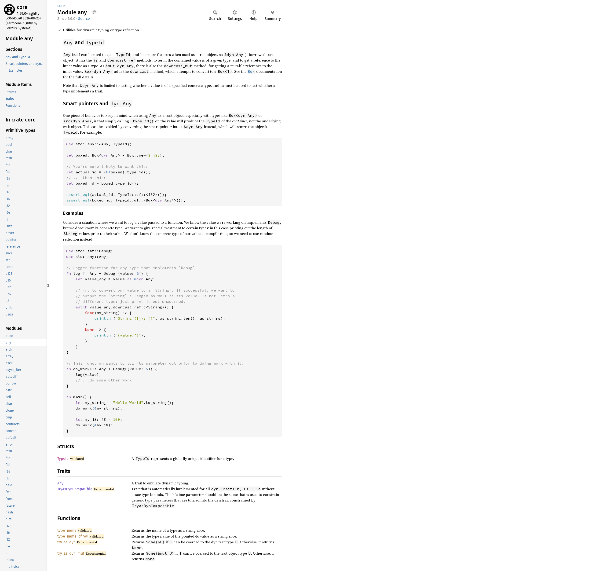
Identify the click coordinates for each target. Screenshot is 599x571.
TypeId (63, 458)
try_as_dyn (66, 542)
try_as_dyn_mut (70, 553)
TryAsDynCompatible (74, 489)
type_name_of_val (72, 536)
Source (84, 18)
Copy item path (94, 12)
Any (60, 483)
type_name (67, 530)
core (22, 7)
